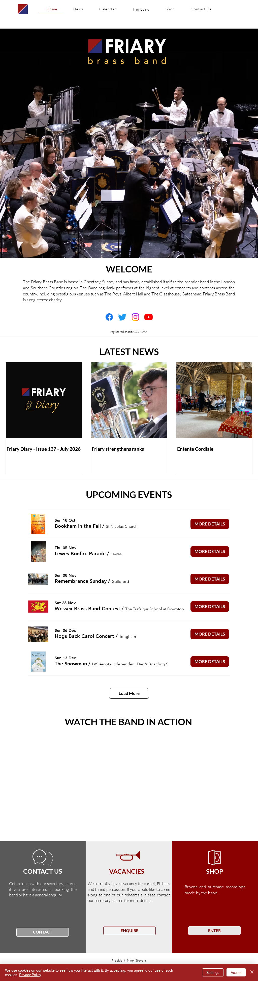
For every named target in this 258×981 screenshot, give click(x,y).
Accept (236, 972)
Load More (129, 693)
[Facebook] (109, 317)
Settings (212, 972)
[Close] (252, 972)
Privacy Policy (30, 974)
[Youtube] (148, 317)
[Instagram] (135, 317)
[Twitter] (122, 317)
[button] (141, 9)
